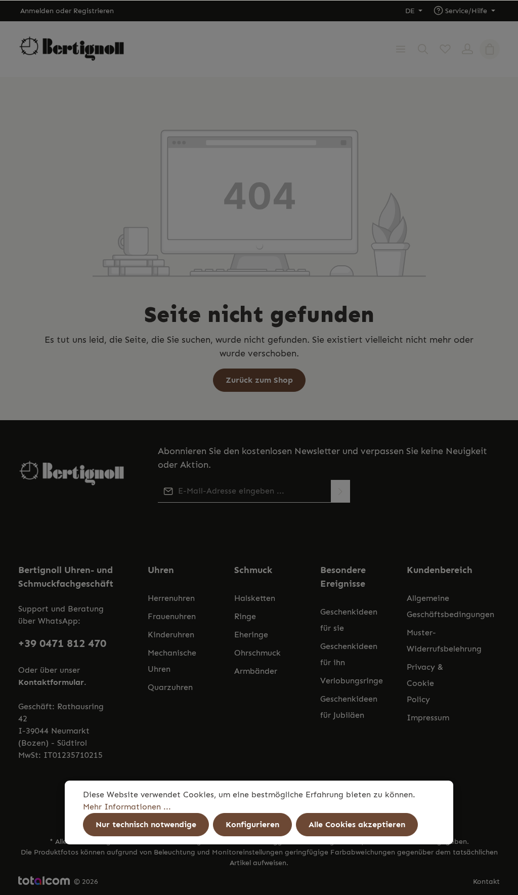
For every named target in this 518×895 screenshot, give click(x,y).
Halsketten (254, 598)
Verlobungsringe (351, 680)
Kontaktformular (51, 682)
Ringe (245, 616)
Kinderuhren (171, 634)
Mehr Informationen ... (127, 806)
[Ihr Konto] (467, 49)
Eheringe (251, 634)
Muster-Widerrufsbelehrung (444, 641)
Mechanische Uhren (172, 661)
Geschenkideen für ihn (348, 654)
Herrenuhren (171, 598)
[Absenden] (340, 491)
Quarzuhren (170, 687)
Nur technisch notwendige (146, 824)
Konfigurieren (252, 824)
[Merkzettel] (445, 49)
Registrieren (93, 11)
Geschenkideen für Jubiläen (348, 707)
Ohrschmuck (257, 653)
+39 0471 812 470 (62, 643)
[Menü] (401, 49)
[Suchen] (423, 49)
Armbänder (255, 671)
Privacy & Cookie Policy (425, 683)
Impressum (428, 717)
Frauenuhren (172, 616)
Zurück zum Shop (259, 380)
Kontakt (486, 881)
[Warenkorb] (490, 49)
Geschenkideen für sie (348, 620)
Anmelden (37, 11)
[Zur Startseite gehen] (71, 49)
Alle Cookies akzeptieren (357, 824)
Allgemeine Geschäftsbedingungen (450, 606)
